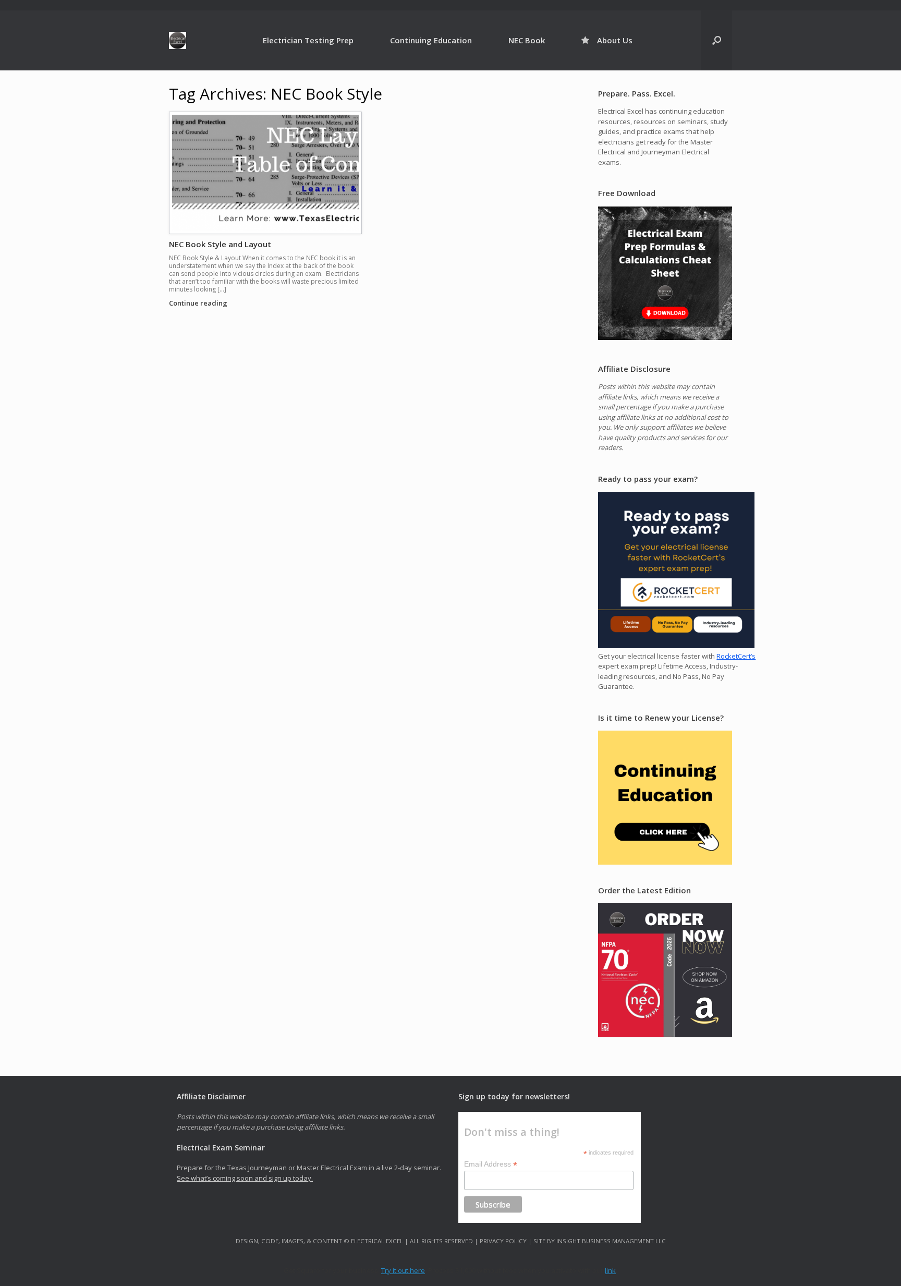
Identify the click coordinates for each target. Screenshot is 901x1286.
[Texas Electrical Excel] (177, 40)
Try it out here (403, 1270)
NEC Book (526, 40)
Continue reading (199, 303)
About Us (614, 40)
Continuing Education (431, 40)
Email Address (490, 1164)
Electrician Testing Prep (308, 40)
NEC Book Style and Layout (220, 244)
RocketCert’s (736, 656)
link (610, 1270)
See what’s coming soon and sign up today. (245, 1178)
